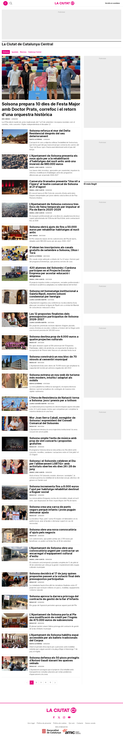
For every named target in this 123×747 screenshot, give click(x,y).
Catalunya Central (34, 52)
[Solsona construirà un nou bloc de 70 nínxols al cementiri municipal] (15, 362)
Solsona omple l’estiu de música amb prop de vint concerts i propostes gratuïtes (53, 440)
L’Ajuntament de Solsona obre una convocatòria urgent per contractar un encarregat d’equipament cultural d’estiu (54, 552)
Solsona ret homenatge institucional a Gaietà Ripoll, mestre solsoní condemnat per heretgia (53, 293)
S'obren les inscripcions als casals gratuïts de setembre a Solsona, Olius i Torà (54, 250)
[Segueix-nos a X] (59, 717)
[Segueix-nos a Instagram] (64, 717)
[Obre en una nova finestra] (51, 731)
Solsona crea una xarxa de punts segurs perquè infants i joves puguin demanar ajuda (52, 509)
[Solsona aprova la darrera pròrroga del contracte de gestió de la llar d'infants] (15, 602)
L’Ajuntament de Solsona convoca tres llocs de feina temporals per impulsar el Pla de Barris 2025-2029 (54, 206)
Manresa (23, 52)
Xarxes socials (90, 723)
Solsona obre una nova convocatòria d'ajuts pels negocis (52, 531)
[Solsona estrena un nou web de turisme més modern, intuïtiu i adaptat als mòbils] (15, 381)
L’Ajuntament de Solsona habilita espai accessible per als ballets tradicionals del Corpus (54, 637)
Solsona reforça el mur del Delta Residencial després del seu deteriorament (49, 133)
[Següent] (55, 682)
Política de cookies (60, 723)
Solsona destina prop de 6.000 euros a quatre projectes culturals (53, 338)
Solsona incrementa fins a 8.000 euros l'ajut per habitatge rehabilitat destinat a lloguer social (54, 489)
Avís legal (31, 723)
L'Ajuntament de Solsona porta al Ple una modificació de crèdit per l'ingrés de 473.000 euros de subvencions (53, 617)
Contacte (80, 723)
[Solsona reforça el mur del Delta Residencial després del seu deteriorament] (15, 136)
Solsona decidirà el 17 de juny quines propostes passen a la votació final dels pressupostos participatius (54, 576)
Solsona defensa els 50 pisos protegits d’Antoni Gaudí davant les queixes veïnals (54, 660)
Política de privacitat (44, 723)
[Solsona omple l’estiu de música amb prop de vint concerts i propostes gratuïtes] (15, 444)
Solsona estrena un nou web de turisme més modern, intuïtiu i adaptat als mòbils (54, 377)
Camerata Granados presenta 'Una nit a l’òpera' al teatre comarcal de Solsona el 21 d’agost (54, 184)
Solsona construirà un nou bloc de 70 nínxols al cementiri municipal (53, 358)
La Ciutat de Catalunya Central (27, 44)
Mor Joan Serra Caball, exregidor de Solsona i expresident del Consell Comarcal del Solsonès (52, 420)
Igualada (15, 52)
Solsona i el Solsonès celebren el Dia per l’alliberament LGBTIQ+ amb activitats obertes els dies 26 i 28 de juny (52, 465)
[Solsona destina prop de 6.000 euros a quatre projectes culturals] (15, 342)
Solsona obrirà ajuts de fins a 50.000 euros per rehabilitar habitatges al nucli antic (54, 229)
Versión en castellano (112, 3)
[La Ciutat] (64, 3)
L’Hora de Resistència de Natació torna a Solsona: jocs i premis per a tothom (54, 399)
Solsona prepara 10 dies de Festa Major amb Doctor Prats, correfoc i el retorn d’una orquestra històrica (41, 109)
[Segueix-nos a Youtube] (69, 717)
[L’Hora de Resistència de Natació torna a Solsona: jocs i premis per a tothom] (15, 403)
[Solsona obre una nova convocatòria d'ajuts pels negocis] (15, 535)
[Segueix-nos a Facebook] (54, 717)
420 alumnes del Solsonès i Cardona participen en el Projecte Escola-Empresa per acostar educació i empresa (52, 272)
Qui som (72, 723)
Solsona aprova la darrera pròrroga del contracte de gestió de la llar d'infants (54, 598)
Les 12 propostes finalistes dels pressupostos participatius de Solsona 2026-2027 (53, 316)
